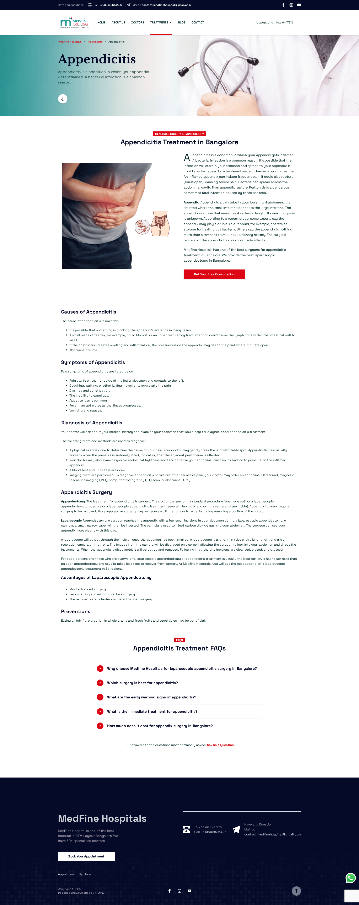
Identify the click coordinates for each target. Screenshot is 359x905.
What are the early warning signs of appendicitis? (151, 697)
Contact (198, 22)
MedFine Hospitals (102, 818)
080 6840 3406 (112, 5)
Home (101, 22)
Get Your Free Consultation (214, 274)
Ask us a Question (220, 745)
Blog (181, 22)
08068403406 (215, 832)
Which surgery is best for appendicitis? (142, 682)
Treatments (159, 22)
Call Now (85, 874)
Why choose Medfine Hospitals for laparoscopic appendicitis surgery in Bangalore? (182, 668)
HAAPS (99, 892)
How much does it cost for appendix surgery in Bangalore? (160, 725)
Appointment (68, 874)
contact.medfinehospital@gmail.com (166, 5)
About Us (118, 22)
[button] (179, 668)
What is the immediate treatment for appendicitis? (152, 711)
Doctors (137, 22)
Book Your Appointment (86, 856)
